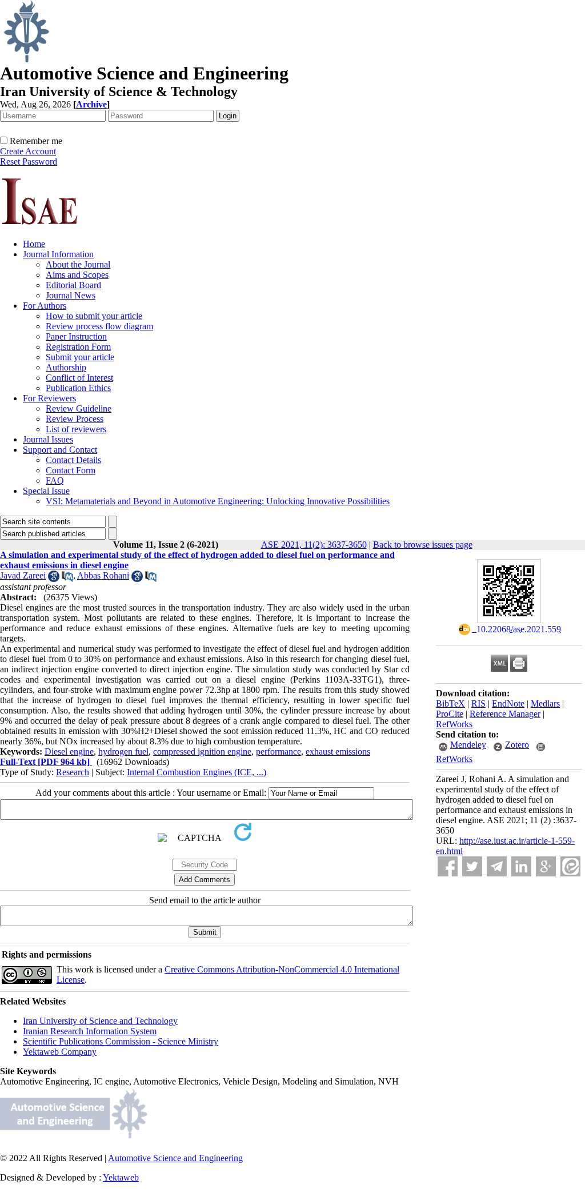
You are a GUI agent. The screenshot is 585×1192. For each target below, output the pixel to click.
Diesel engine (69, 751)
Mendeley (468, 745)
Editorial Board (73, 285)
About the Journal (78, 264)
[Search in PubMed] (67, 579)
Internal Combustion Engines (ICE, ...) (196, 772)
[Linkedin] (521, 866)
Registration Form (78, 347)
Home (34, 244)
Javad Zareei (23, 575)
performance (278, 751)
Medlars (545, 703)
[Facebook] (448, 866)
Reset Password (28, 161)
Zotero (517, 745)
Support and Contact (60, 450)
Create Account (28, 151)
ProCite (449, 714)
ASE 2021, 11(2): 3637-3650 (314, 544)
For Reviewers (49, 398)
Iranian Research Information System (90, 1031)
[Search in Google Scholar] (53, 579)
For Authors (44, 305)
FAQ (55, 480)
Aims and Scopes (77, 275)
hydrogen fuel (123, 751)
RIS (478, 703)
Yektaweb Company (60, 1052)
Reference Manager (505, 714)
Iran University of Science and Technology (100, 1021)
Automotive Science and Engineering (175, 1158)
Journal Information (58, 254)
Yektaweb (121, 1177)
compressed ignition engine (202, 751)
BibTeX (450, 703)
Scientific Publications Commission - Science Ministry (120, 1041)
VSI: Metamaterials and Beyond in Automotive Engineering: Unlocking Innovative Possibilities (218, 501)
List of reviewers (76, 429)
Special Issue (46, 491)
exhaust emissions (338, 751)
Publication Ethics (78, 388)
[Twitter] (472, 866)
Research (72, 772)
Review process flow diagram (99, 326)
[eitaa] (570, 866)
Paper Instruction (76, 336)
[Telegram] (497, 866)
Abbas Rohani (103, 575)
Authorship (66, 367)
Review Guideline (78, 408)
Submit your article (80, 357)
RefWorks (454, 724)
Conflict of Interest (79, 377)
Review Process (74, 419)
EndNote (508, 703)
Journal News (70, 295)
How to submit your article (94, 316)
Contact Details (73, 460)
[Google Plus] (546, 866)
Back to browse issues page (422, 544)
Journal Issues (48, 439)
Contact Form (70, 470)
